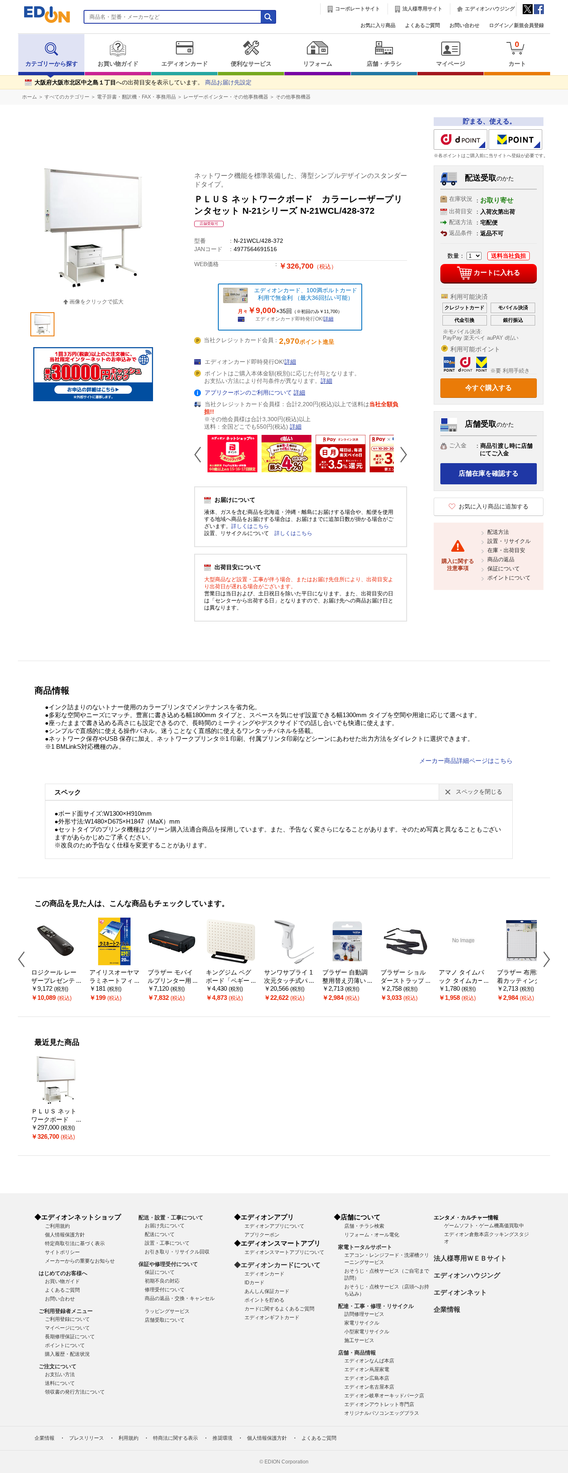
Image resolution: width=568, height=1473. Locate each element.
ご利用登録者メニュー (66, 1311)
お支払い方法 (60, 1374)
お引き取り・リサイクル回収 (177, 1252)
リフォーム (317, 64)
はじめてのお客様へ (63, 1273)
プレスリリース (86, 1438)
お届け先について (165, 1226)
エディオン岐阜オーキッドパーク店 (384, 1396)
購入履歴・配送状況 (67, 1354)
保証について (503, 568)
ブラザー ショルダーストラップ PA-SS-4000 (405, 981)
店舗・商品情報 (357, 1353)
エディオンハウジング (490, 9)
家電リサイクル (361, 1323)
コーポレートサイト (357, 9)
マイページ (450, 64)
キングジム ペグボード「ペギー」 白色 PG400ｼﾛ (231, 981)
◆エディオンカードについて (277, 1264)
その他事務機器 (293, 97)
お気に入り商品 (378, 25)
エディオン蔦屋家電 (366, 1369)
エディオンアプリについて (274, 1226)
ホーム (29, 97)
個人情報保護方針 (65, 1235)
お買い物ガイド (118, 64)
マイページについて (67, 1328)
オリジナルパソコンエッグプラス (381, 1413)
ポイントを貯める (264, 1300)
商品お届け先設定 (228, 82)
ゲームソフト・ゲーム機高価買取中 (484, 1226)
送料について (60, 1383)
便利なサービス (251, 64)
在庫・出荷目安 (506, 550)
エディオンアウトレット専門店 (379, 1404)
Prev (200, 454)
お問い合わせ (464, 25)
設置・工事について (167, 1243)
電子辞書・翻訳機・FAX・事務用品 (136, 97)
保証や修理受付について (168, 1264)
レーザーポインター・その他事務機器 (225, 97)
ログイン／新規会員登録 (516, 25)
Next (400, 454)
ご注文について (58, 1366)
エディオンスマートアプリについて (284, 1252)
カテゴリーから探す (51, 64)
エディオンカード (184, 64)
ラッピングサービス (167, 1311)
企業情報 (447, 1309)
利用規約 (128, 1438)
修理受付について (165, 1290)
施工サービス (359, 1340)
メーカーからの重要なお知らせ (80, 1261)
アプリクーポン (261, 1235)
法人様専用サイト (422, 9)
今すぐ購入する (488, 387)
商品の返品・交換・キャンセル (180, 1298)
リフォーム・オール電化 (371, 1235)
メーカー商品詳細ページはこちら (466, 760)
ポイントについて (509, 578)
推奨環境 (222, 1438)
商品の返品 (500, 559)
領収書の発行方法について (75, 1392)
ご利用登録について (67, 1319)
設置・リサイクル (509, 541)
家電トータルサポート (365, 1247)
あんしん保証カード (266, 1291)
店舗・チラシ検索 (364, 1226)
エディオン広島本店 (366, 1378)
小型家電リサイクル (366, 1332)
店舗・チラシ (384, 64)
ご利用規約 (57, 1226)
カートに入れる (497, 272)
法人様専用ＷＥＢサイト (470, 1258)
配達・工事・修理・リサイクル (376, 1306)
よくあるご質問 (422, 25)
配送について (160, 1234)
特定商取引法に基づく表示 (75, 1243)
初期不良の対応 (162, 1281)
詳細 (328, 318)
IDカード (254, 1282)
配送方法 (498, 532)
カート (517, 53)
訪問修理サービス (364, 1314)
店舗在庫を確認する (489, 473)
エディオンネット (460, 1292)
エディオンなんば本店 (369, 1361)
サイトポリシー (62, 1252)
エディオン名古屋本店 (369, 1387)
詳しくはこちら (250, 526)
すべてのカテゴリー (66, 97)
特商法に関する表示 (175, 1438)
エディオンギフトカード (271, 1317)
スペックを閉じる (479, 792)
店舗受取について (165, 1320)
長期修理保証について (70, 1337)
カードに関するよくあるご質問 (279, 1309)
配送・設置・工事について (170, 1217)
